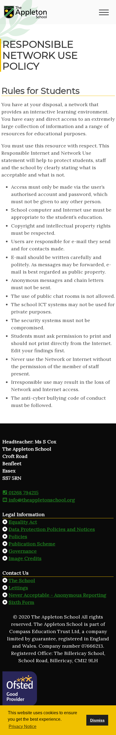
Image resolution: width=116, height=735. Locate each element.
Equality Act (23, 522)
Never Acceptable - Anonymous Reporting (57, 595)
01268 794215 (23, 492)
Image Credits (25, 558)
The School (22, 580)
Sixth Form (21, 602)
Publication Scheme (32, 544)
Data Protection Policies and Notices (52, 529)
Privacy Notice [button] (22, 726)
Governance (23, 551)
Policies (18, 536)
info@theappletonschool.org (41, 500)
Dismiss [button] (97, 720)
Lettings (18, 588)
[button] (104, 12)
